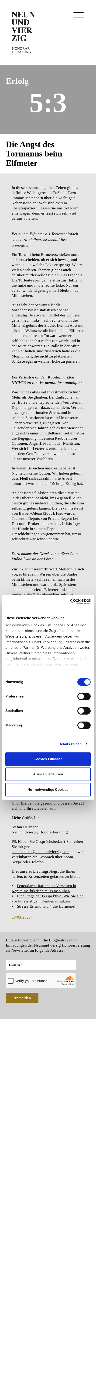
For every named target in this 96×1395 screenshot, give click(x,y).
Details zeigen (70, 744)
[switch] (84, 696)
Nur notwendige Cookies (47, 789)
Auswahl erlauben (48, 774)
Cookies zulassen (48, 759)
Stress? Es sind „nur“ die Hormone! (46, 906)
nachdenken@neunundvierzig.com (40, 852)
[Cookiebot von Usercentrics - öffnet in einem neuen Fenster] (70, 601)
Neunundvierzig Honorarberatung (40, 832)
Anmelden (22, 998)
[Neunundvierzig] (23, 32)
